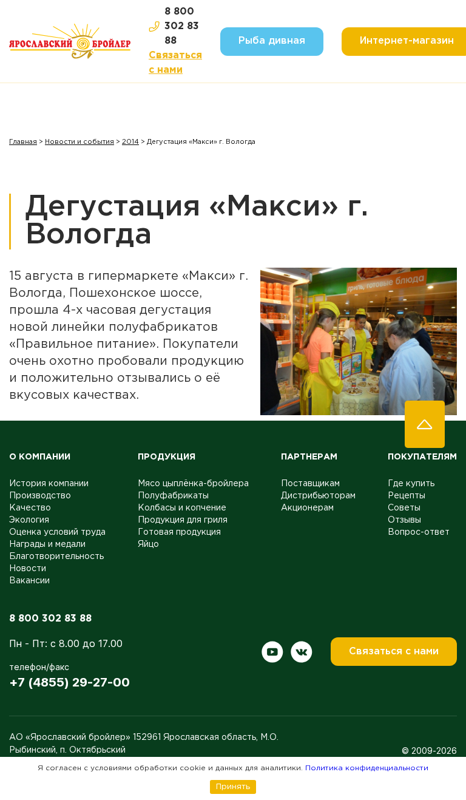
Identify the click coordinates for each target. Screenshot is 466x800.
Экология (29, 520)
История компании (49, 483)
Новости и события (79, 142)
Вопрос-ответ (419, 532)
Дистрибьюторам (318, 496)
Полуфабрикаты (173, 496)
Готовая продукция (179, 532)
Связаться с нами (175, 63)
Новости (27, 568)
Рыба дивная (271, 41)
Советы (404, 508)
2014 (130, 142)
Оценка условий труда (57, 532)
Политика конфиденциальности (366, 768)
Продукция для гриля (183, 520)
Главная (23, 142)
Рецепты (406, 496)
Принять (233, 786)
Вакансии (29, 581)
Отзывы (404, 520)
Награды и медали (47, 544)
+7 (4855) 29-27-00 (69, 682)
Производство (40, 496)
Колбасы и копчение (182, 508)
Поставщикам (310, 483)
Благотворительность (56, 556)
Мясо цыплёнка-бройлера (193, 483)
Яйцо (148, 544)
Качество (30, 508)
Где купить (411, 483)
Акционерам (307, 508)
